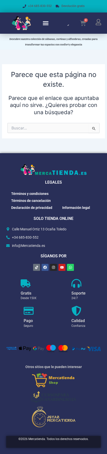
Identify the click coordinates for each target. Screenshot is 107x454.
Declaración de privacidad (31, 208)
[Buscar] (62, 23)
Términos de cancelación (31, 201)
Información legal (76, 208)
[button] (46, 23)
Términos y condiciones (30, 194)
